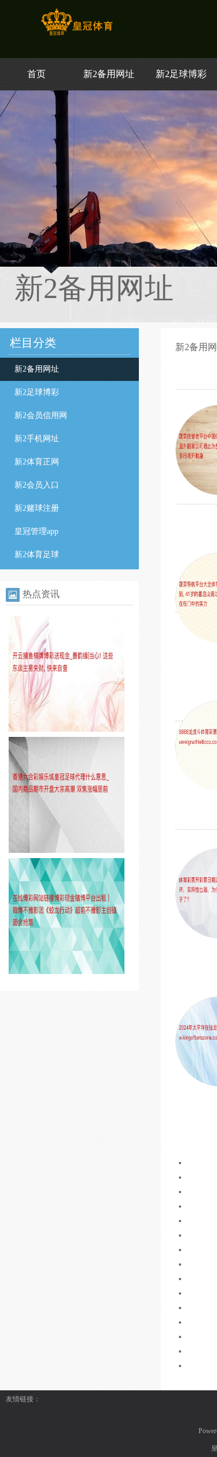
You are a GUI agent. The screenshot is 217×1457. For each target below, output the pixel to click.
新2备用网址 (108, 74)
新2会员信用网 (40, 415)
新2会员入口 (36, 485)
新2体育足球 (36, 554)
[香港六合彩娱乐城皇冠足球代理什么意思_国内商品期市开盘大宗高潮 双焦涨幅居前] (66, 850)
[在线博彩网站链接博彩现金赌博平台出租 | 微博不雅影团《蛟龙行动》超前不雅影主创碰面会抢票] (66, 972)
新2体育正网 (36, 461)
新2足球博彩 (181, 74)
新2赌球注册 (36, 508)
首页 (36, 74)
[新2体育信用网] (77, 35)
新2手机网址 (36, 438)
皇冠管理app (36, 531)
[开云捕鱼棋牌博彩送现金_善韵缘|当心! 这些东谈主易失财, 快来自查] (66, 729)
